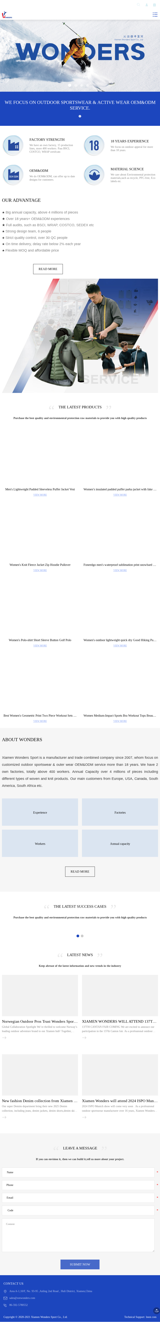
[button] (69, 85)
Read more (48, 269)
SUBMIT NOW (80, 1264)
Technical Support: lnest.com (140, 1317)
